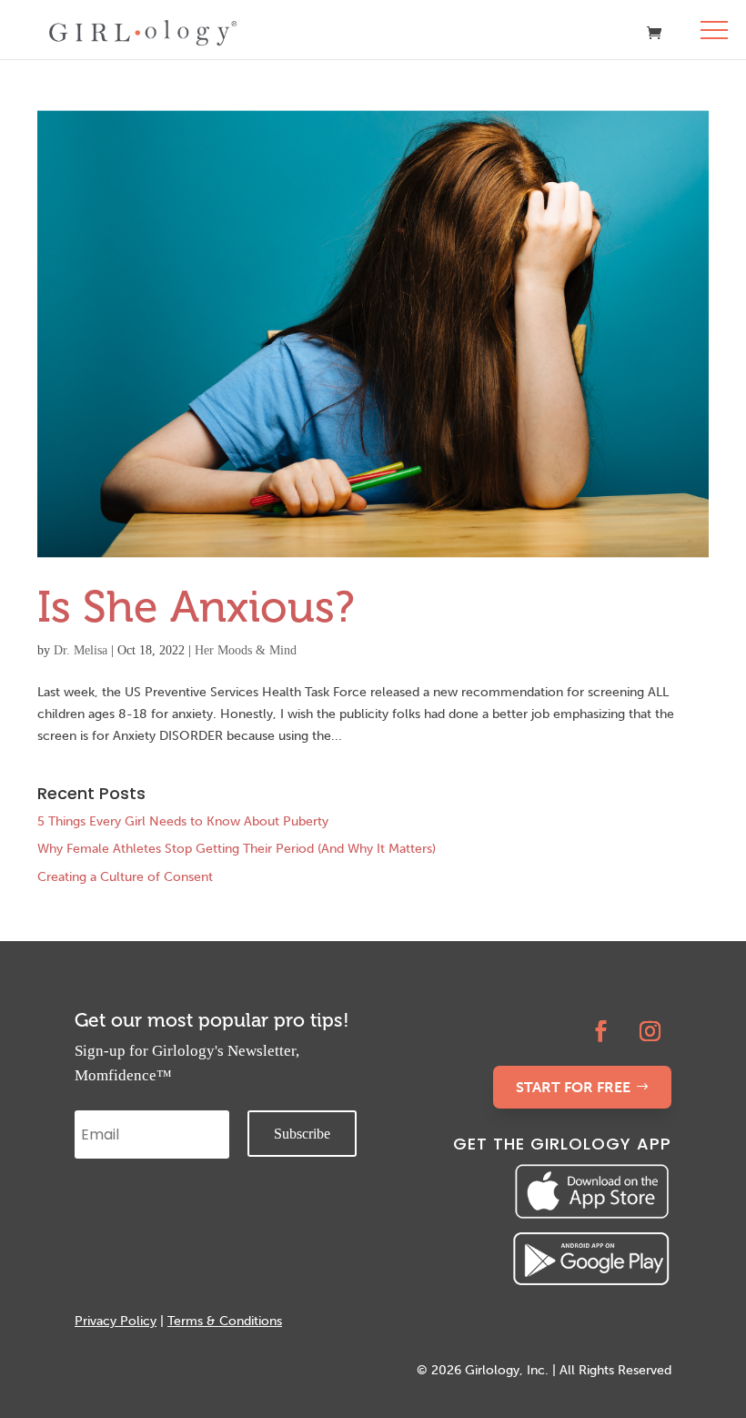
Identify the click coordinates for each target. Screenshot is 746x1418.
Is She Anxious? (196, 607)
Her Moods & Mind (246, 650)
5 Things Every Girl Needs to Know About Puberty (182, 821)
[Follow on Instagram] (650, 1031)
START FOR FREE (573, 1087)
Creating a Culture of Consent (125, 877)
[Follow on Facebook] (601, 1031)
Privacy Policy (115, 1321)
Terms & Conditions (224, 1321)
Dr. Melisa (80, 650)
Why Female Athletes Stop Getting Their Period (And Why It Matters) (236, 848)
